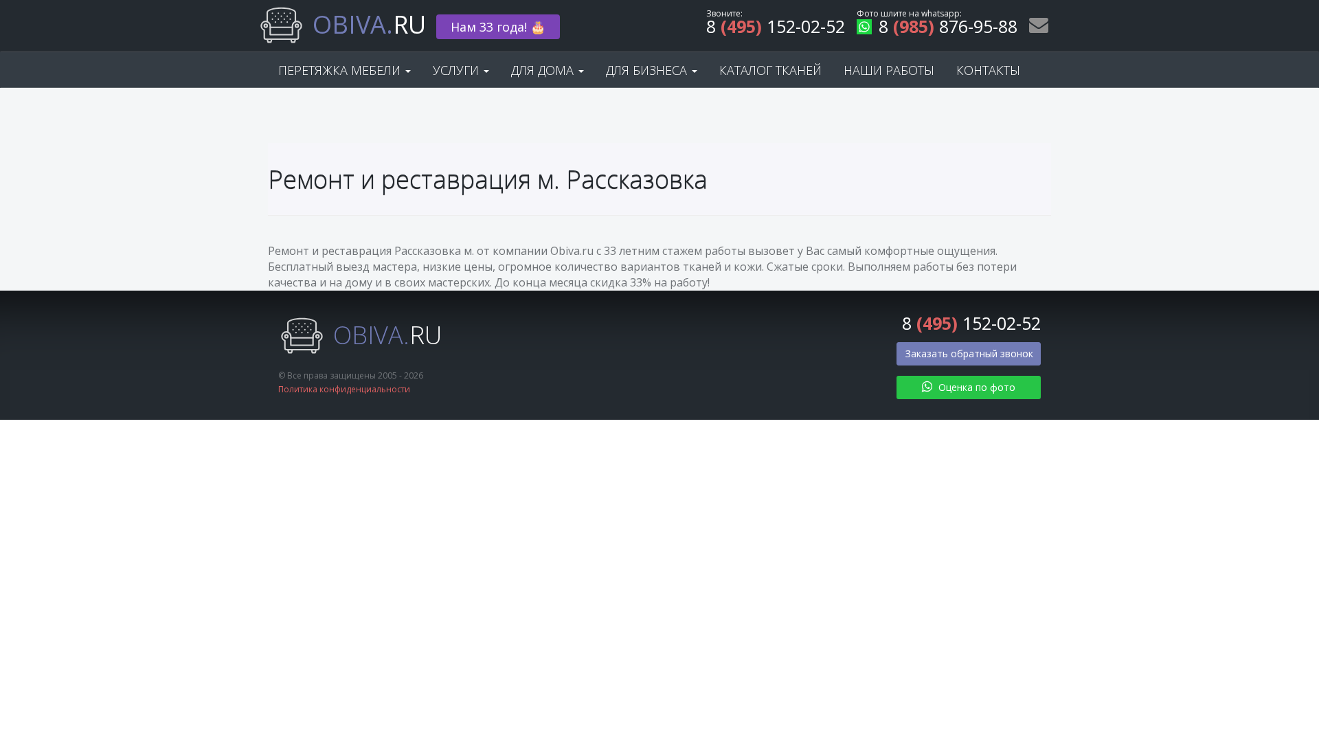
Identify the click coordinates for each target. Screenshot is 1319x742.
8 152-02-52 (775, 28)
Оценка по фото (975, 387)
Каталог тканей (770, 70)
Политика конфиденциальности (344, 389)
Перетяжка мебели (341, 70)
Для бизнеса (648, 70)
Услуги (457, 70)
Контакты (988, 70)
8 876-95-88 (948, 28)
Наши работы (889, 70)
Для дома (544, 70)
